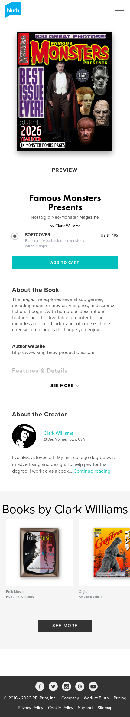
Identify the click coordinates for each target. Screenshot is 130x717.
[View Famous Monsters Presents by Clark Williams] (64, 91)
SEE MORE (65, 625)
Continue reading (91, 471)
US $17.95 (109, 235)
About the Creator (39, 414)
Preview (65, 170)
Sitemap (105, 707)
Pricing (120, 698)
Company (70, 698)
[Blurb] (12, 12)
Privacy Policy (30, 707)
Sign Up (96, 10)
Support (85, 707)
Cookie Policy (60, 707)
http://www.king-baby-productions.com (53, 352)
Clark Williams (58, 433)
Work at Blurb (96, 698)
